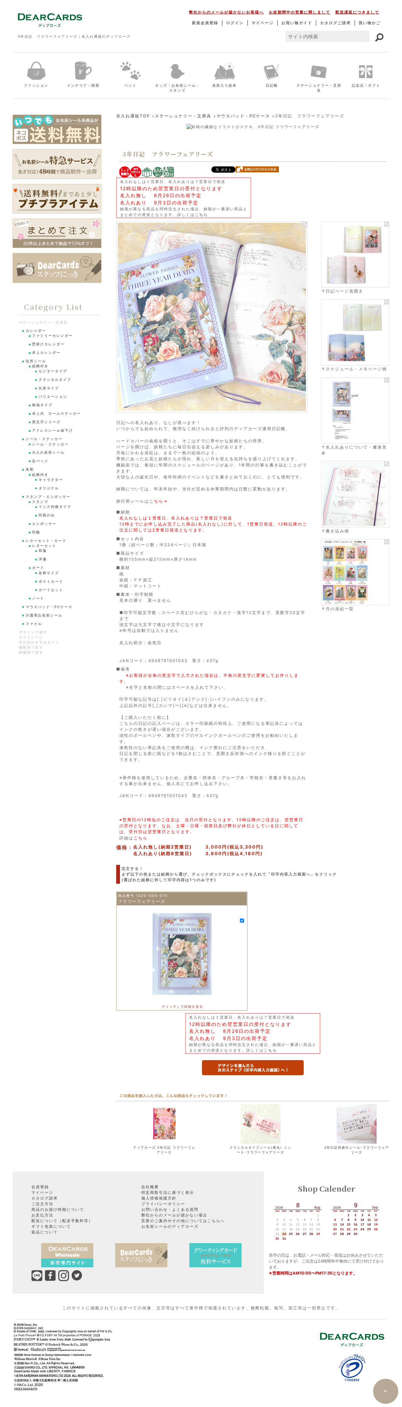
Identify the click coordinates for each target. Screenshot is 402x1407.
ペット (130, 85)
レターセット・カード (46, 541)
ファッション (36, 85)
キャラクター (51, 480)
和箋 (43, 551)
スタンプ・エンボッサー (48, 497)
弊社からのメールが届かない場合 (174, 1215)
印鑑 (36, 532)
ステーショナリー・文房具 (318, 88)
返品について (44, 1232)
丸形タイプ (49, 388)
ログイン (235, 22)
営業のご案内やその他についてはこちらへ (183, 1220)
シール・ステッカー (44, 439)
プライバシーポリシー (163, 1203)
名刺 (30, 469)
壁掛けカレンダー (48, 344)
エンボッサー (44, 524)
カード (38, 568)
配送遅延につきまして (357, 12)
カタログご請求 (335, 22)
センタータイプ (53, 371)
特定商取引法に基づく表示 (167, 1192)
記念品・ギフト (366, 85)
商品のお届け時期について (57, 1209)
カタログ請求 (44, 1198)
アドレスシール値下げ (52, 431)
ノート (38, 598)
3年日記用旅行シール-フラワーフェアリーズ (356, 1150)
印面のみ (47, 515)
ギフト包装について (51, 1226)
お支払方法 (42, 1215)
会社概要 (150, 1186)
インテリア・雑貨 (83, 85)
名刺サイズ (49, 573)
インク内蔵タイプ (55, 507)
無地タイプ (42, 405)
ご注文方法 (42, 1203)
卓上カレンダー (46, 353)
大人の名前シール (48, 452)
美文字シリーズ (46, 422)
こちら (201, 214)
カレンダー (36, 331)
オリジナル (49, 488)
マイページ (263, 22)
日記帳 (272, 85)
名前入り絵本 (224, 85)
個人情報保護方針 (159, 1198)
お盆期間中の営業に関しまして (299, 12)
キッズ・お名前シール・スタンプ (177, 88)
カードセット (51, 590)
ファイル (34, 624)
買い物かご (370, 22)
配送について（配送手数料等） (62, 1220)
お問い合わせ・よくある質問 (169, 1209)
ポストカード (51, 582)
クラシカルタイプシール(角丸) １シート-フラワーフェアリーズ (260, 1150)
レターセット (44, 546)
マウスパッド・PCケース (243, 116)
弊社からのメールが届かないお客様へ (226, 12)
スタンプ (40, 502)
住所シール (36, 361)
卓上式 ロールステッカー (56, 414)
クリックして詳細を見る (182, 1006)
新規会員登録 (205, 22)
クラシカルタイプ (55, 380)
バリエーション (53, 397)
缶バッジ (40, 461)
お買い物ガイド (296, 22)
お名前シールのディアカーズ (169, 1226)
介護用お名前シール (44, 615)
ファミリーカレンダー (52, 336)
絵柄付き (40, 366)
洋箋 (43, 559)
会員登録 (40, 1186)
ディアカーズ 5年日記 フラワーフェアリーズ (164, 1150)
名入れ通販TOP (133, 116)
